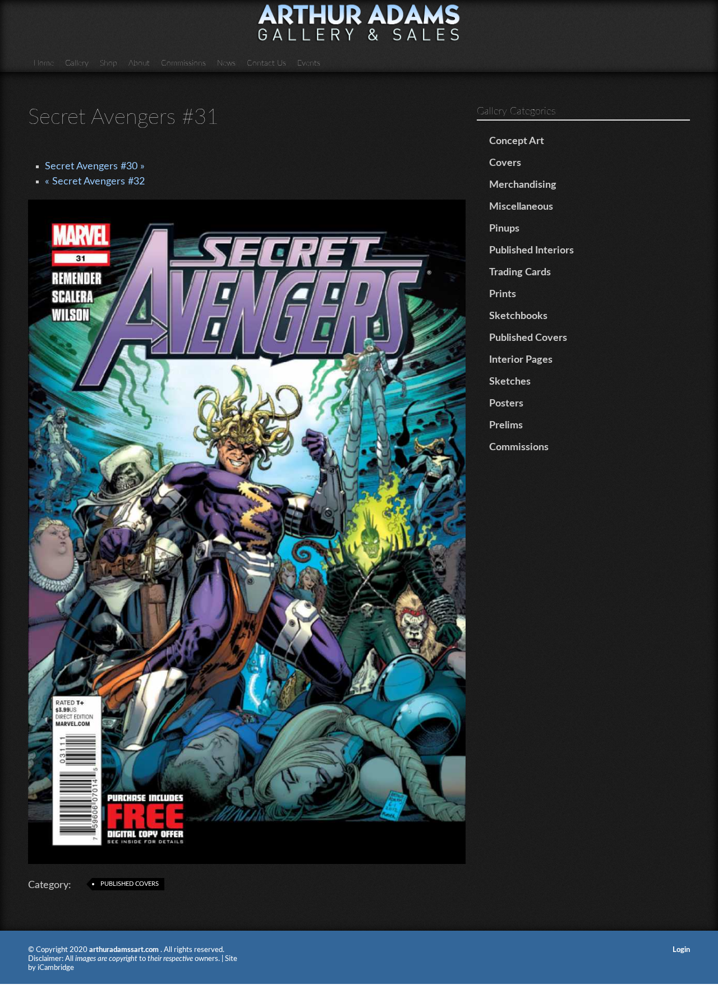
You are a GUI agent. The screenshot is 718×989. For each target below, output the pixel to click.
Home (44, 63)
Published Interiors (531, 251)
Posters (506, 404)
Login (681, 950)
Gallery (77, 63)
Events (308, 63)
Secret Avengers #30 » (95, 166)
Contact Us (266, 63)
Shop (108, 63)
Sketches (510, 382)
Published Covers (129, 884)
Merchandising (522, 185)
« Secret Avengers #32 (95, 182)
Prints (502, 294)
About (139, 63)
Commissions (183, 63)
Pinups (504, 229)
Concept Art (516, 141)
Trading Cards (520, 272)
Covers (505, 163)
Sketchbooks (518, 316)
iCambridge (56, 968)
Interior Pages (521, 360)
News (226, 63)
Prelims (506, 425)
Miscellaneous (521, 207)
